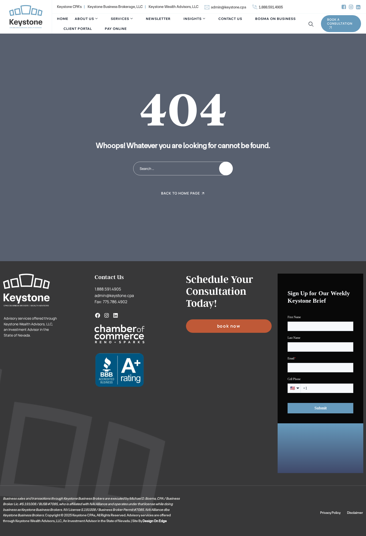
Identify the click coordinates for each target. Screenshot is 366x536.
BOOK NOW (229, 326)
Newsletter (158, 19)
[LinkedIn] (116, 315)
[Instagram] (107, 315)
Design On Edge (155, 521)
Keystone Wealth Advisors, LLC (173, 6)
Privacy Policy (330, 513)
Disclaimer (355, 513)
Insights (192, 19)
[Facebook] (98, 315)
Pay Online (116, 29)
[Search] (310, 24)
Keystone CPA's (69, 6)
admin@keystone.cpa (228, 7)
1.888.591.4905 (271, 7)
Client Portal (77, 29)
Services (120, 19)
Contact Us (230, 19)
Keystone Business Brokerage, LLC (115, 6)
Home (62, 19)
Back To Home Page (180, 193)
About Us (84, 19)
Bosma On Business (275, 19)
